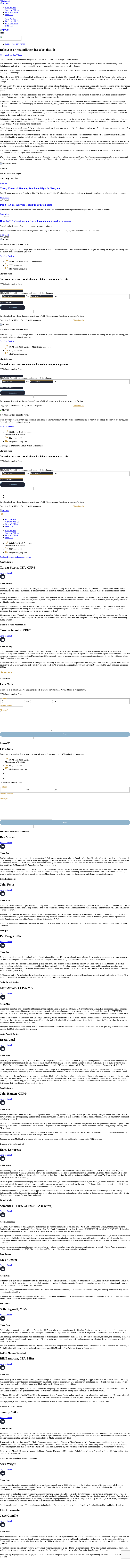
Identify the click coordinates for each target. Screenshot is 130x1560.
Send (65, 734)
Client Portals (78, 320)
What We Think (11, 12)
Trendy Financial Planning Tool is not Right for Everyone (30, 188)
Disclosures (49, 446)
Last (55, 296)
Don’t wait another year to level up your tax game (26, 204)
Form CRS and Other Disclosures (57, 320)
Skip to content (6, 1)
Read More (4, 197)
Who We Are (10, 8)
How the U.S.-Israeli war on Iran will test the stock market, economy (35, 221)
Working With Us (12, 10)
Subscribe (13, 308)
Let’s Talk (9, 14)
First (27, 296)
